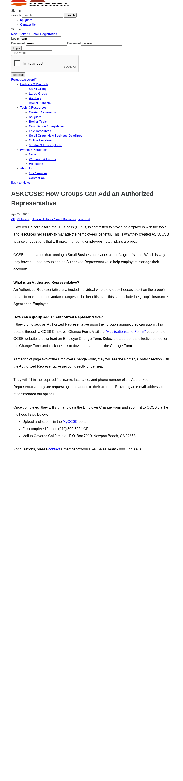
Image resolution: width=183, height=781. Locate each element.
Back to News (20, 182)
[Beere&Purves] (43, 6)
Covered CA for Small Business (54, 219)
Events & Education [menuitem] (34, 149)
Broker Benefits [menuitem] (40, 103)
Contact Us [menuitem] (37, 178)
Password (18, 43)
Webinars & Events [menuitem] (42, 159)
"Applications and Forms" (126, 331)
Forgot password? (24, 79)
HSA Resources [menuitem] (40, 131)
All (13, 219)
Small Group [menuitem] (38, 89)
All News (23, 219)
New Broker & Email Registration (34, 34)
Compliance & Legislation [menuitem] (47, 126)
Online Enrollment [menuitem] (41, 140)
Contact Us (28, 24)
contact (54, 449)
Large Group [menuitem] (38, 93)
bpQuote (26, 20)
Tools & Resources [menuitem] (33, 107)
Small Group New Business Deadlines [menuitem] (55, 135)
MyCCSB (70, 422)
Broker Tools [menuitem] (38, 121)
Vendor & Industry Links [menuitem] (45, 145)
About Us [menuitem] (26, 168)
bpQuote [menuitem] (35, 117)
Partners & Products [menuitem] (34, 84)
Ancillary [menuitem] (35, 98)
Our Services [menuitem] (38, 173)
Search (70, 15)
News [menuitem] (33, 154)
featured (84, 219)
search (16, 15)
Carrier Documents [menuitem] (42, 112)
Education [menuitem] (36, 163)
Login (15, 38)
